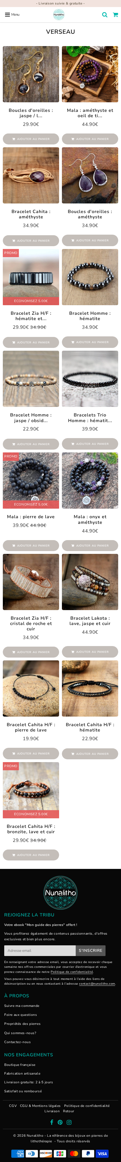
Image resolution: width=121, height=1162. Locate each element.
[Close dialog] (118, 535)
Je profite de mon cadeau (60, 602)
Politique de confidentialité (66, 614)
